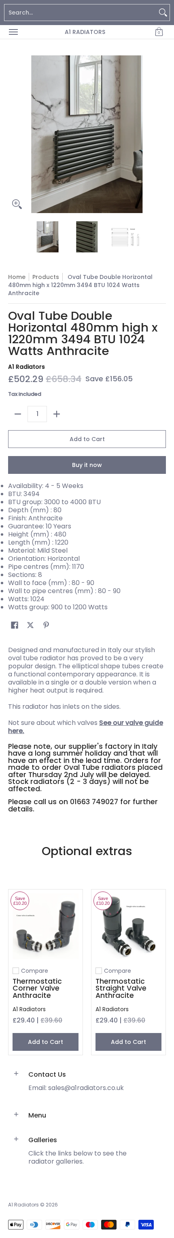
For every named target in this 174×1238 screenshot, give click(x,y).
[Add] (56, 414)
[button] (159, 32)
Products (45, 277)
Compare (34, 971)
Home (16, 277)
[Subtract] (18, 414)
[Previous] (14, 134)
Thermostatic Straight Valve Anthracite (120, 988)
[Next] (160, 134)
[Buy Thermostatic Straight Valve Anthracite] (128, 926)
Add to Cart (87, 439)
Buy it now (87, 465)
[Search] (163, 12)
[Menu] (13, 32)
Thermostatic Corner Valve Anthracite (37, 988)
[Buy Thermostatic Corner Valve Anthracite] (46, 926)
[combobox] (80, 12)
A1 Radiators (85, 32)
